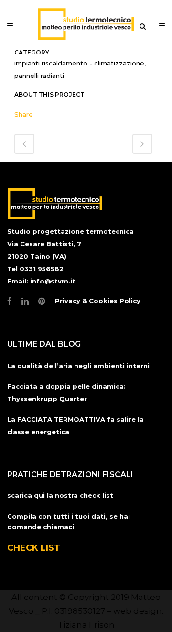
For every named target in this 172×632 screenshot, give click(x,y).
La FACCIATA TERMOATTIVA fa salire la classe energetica (75, 425)
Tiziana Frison (86, 625)
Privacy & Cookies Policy (97, 301)
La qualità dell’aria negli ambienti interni (78, 366)
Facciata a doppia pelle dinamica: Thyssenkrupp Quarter (66, 392)
